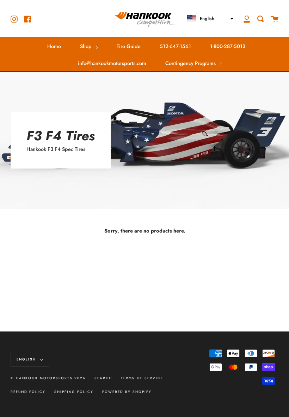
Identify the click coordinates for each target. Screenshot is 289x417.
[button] (207, 18)
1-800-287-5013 (227, 46)
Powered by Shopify (127, 391)
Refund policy (28, 391)
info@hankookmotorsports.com (112, 63)
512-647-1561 (175, 46)
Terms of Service (142, 378)
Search (103, 378)
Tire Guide (129, 46)
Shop (86, 46)
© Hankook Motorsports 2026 (48, 378)
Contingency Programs (191, 63)
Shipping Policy (73, 391)
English (27, 359)
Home (54, 46)
